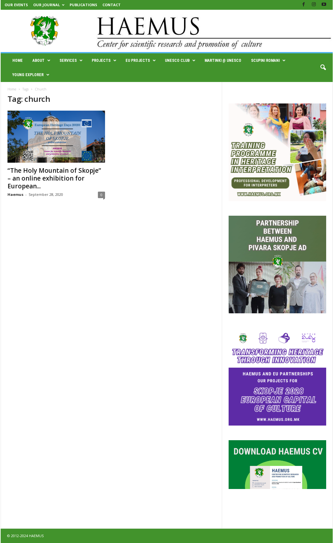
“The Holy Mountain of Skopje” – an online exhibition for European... (54, 178)
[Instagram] (314, 4)
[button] (323, 68)
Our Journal (46, 4)
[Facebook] (304, 4)
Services (68, 60)
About (39, 60)
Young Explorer (28, 75)
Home (17, 60)
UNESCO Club (177, 60)
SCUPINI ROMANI (265, 60)
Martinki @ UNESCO (223, 60)
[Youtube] (324, 4)
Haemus (15, 194)
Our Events (16, 4)
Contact (111, 4)
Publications (83, 4)
